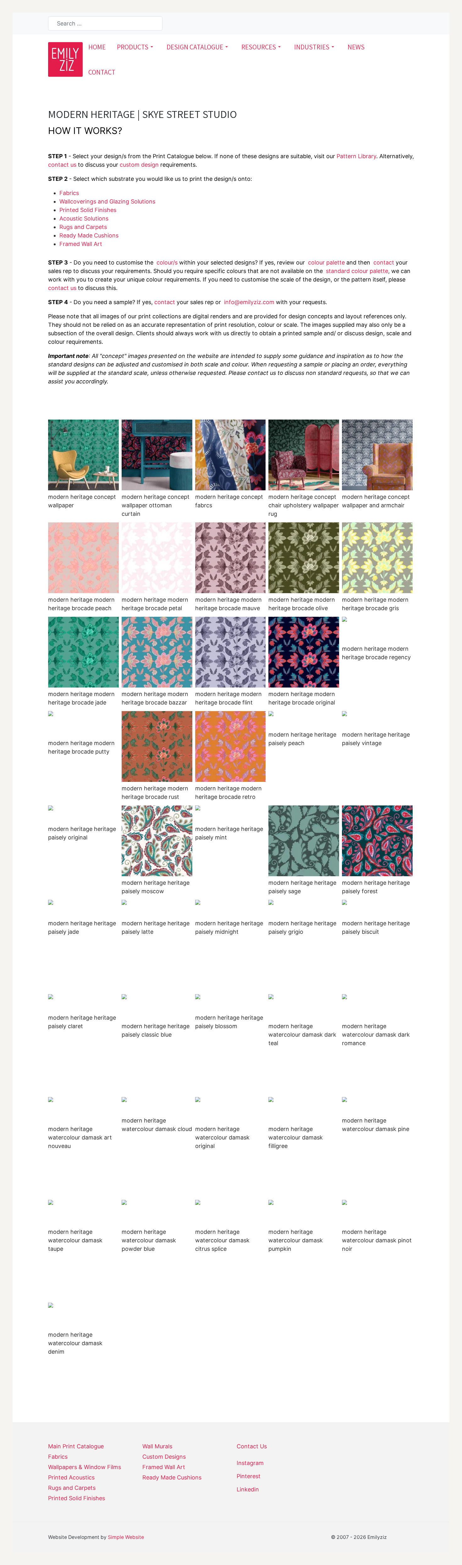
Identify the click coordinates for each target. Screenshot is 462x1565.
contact (383, 262)
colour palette (326, 262)
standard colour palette (357, 271)
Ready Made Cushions (171, 1478)
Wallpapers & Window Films (84, 1467)
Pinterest (249, 1476)
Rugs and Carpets (83, 227)
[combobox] (105, 23)
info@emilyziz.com (249, 302)
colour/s (167, 262)
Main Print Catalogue (76, 1446)
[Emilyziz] (65, 59)
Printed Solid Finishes (87, 210)
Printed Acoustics (71, 1478)
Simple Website (126, 1537)
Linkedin (248, 1489)
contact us (62, 164)
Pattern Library (356, 156)
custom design (139, 164)
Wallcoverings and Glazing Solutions (107, 201)
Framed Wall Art (80, 244)
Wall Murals (157, 1446)
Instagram (250, 1463)
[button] (136, 46)
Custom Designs (164, 1457)
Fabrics (69, 193)
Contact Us (252, 1446)
